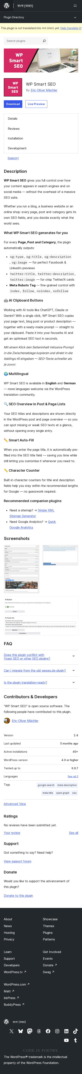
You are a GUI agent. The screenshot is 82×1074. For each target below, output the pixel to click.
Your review (12, 833)
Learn (8, 952)
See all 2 (73, 776)
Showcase (50, 919)
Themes (48, 926)
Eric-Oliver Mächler (44, 90)
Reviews (14, 129)
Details (12, 118)
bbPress (11, 998)
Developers (12, 965)
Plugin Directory (14, 17)
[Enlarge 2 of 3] (73, 550)
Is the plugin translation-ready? (25, 682)
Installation (15, 138)
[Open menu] (76, 5)
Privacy (9, 939)
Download (13, 104)
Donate (50, 965)
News (8, 926)
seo (74, 792)
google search (46, 785)
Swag (49, 972)
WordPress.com (17, 984)
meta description (67, 785)
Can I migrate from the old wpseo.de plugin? (35, 670)
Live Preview (36, 104)
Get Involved (52, 952)
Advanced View (15, 804)
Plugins (48, 933)
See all (73, 833)
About (8, 919)
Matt (9, 991)
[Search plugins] (44, 41)
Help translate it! (70, 28)
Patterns (49, 939)
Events (48, 958)
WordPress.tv (15, 972)
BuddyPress (14, 1004)
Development (17, 148)
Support (13, 158)
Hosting (9, 933)
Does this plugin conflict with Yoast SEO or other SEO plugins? (27, 656)
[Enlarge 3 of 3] (73, 601)
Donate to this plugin (18, 895)
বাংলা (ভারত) (19, 1022)
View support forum (17, 861)
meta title (48, 792)
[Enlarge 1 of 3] (34, 550)
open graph (62, 792)
